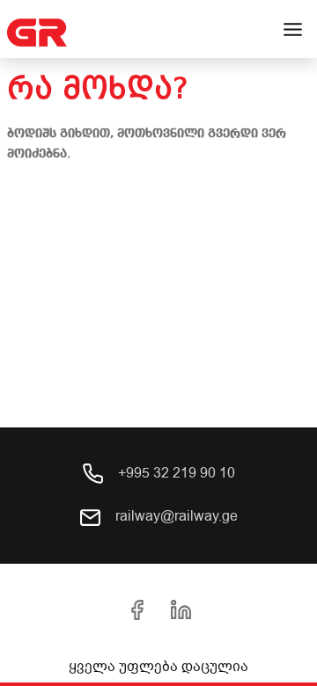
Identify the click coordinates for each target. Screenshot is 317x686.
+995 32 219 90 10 (174, 473)
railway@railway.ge (175, 516)
